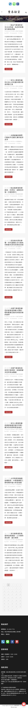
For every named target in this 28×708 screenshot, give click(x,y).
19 (20, 594)
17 (12, 594)
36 (8, 607)
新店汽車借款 (19, 31)
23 (16, 597)
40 (4, 610)
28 (16, 600)
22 (12, 597)
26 (8, 600)
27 (12, 600)
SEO (7, 33)
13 (16, 591)
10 (4, 591)
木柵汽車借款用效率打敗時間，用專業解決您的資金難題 (14, 370)
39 (20, 607)
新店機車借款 (19, 194)
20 (4, 597)
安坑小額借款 (19, 86)
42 (12, 610)
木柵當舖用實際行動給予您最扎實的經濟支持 (14, 137)
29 (20, 600)
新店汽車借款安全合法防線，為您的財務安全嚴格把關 (14, 27)
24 (20, 597)
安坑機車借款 (19, 539)
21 (8, 597)
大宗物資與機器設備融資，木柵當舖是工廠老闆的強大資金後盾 (14, 480)
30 (4, 604)
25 (4, 600)
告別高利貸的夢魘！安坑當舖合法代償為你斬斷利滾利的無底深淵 (14, 242)
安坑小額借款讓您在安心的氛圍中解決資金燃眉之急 (14, 82)
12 (12, 591)
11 (8, 591)
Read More (8, 69)
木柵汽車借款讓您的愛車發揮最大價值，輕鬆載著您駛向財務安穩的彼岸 (14, 311)
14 (20, 591)
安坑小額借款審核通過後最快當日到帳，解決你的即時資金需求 (14, 425)
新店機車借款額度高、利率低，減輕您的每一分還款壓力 (14, 190)
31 (8, 604)
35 (4, 607)
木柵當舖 (18, 141)
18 (16, 594)
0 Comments (13, 33)
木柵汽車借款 (19, 316)
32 (12, 604)
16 (8, 594)
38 (16, 607)
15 (4, 594)
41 (8, 610)
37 (12, 607)
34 (20, 604)
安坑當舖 (18, 246)
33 (16, 604)
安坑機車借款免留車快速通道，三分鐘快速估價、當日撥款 (14, 535)
